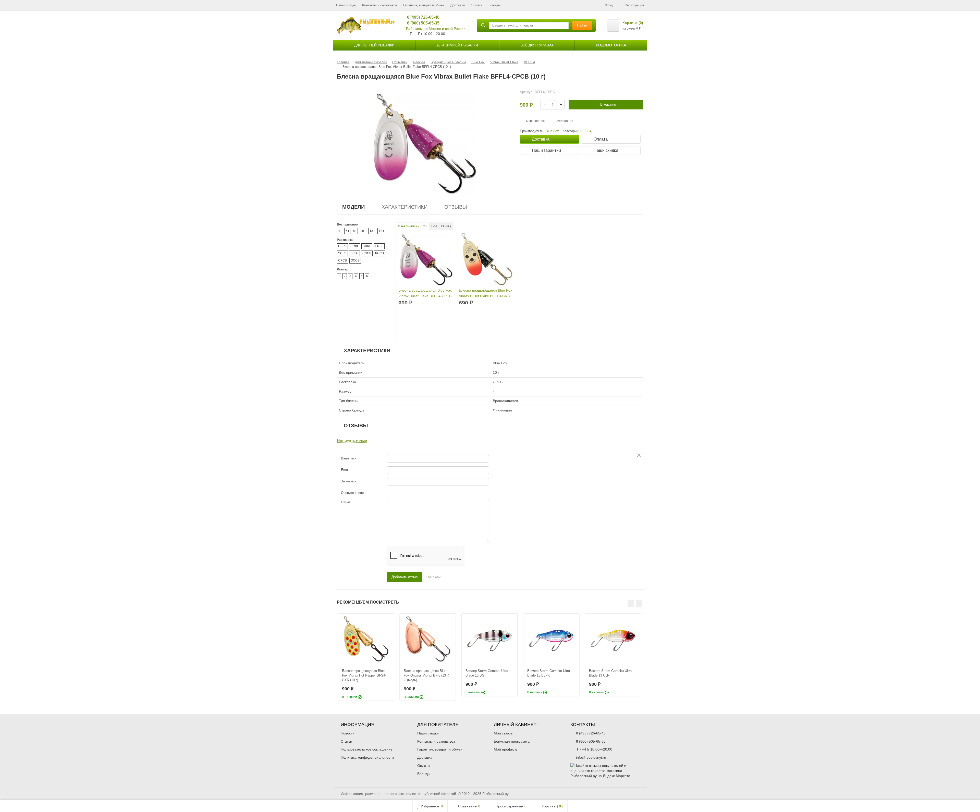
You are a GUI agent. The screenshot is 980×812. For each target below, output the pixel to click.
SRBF (354, 253)
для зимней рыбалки (457, 45)
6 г (347, 231)
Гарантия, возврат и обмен (423, 5)
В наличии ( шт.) (412, 226)
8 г (355, 231)
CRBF (354, 246)
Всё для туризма (537, 45)
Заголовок (349, 481)
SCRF (342, 253)
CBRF (342, 246)
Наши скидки (346, 5)
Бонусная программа (512, 741)
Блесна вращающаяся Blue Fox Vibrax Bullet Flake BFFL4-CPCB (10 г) (425, 293)
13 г (372, 231)
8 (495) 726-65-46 (421, 17)
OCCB (355, 260)
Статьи (346, 741)
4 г (340, 231)
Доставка (457, 5)
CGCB (366, 253)
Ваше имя (348, 458)
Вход (609, 5)
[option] (366, 657)
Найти (582, 25)
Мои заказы (503, 733)
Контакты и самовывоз (379, 5)
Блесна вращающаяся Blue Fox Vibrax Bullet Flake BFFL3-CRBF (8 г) (485, 293)
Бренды (494, 5)
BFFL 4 (585, 131)
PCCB (379, 253)
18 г (381, 231)
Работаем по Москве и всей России (435, 29)
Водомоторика (611, 45)
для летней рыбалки (374, 45)
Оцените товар (352, 493)
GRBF (379, 246)
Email (345, 470)
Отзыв (346, 502)
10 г (363, 231)
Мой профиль (505, 749)
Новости (347, 733)
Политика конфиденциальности (367, 757)
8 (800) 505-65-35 (421, 23)
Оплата (476, 5)
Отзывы (455, 206)
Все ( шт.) (441, 226)
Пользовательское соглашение (367, 749)
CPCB (342, 260)
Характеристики (404, 206)
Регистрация (634, 5)
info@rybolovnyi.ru (591, 757)
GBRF (367, 246)
